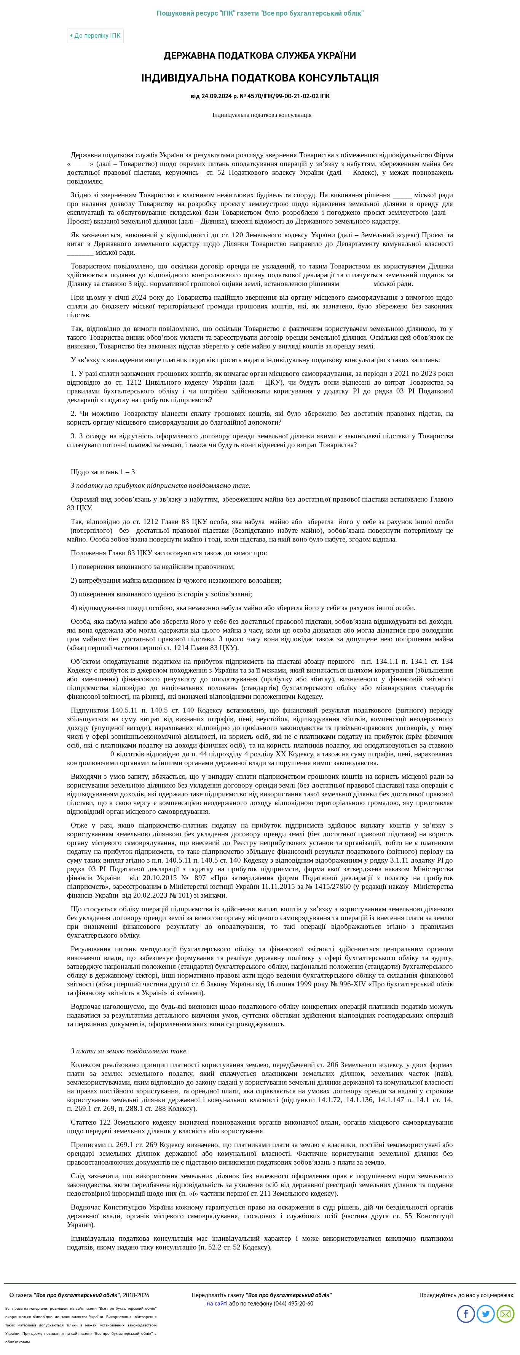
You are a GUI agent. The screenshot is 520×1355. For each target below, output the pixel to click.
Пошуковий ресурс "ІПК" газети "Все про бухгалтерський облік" (260, 13)
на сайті (217, 1304)
